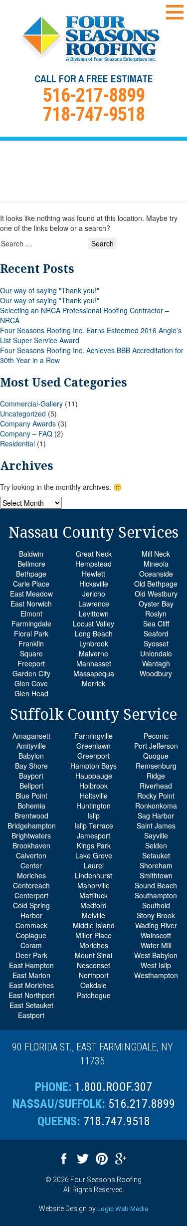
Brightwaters (31, 835)
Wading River (156, 925)
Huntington (93, 806)
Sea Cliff (156, 623)
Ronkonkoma (156, 806)
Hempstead (93, 564)
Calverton (31, 855)
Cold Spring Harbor (31, 910)
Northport (94, 975)
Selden (156, 845)
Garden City (31, 673)
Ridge (156, 776)
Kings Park (94, 845)
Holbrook (93, 786)
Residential (17, 443)
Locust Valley (93, 623)
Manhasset (93, 663)
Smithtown (156, 875)
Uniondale (156, 653)
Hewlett (93, 574)
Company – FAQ (26, 433)
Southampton (156, 895)
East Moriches (31, 985)
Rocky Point (156, 796)
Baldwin (31, 554)
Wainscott (156, 935)
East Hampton (31, 965)
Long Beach (94, 633)
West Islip (156, 965)
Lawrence (93, 604)
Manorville (93, 885)
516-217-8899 (94, 95)
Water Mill (156, 945)
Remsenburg (156, 766)
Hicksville (93, 584)
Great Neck (94, 554)
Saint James (156, 825)
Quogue (156, 756)
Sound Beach (156, 885)
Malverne (93, 653)
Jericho (93, 594)
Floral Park (31, 633)
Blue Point (31, 796)
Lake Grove (93, 855)
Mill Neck (156, 554)
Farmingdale (31, 623)
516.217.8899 (141, 1104)
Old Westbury (156, 594)
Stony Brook (156, 915)
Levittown (94, 613)
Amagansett (31, 736)
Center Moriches (31, 870)
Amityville (31, 746)
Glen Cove (31, 683)
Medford (93, 905)
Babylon (31, 756)
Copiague (31, 935)
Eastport (31, 1015)
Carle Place (31, 584)
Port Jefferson (156, 746)
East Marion (31, 975)
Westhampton (156, 975)
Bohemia (31, 806)
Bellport (31, 786)
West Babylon (156, 955)
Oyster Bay (156, 604)
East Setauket (31, 1005)
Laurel (94, 865)
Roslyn (156, 613)
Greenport (93, 756)
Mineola (156, 564)
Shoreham (156, 865)
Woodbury (156, 673)
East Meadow (31, 594)
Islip (93, 815)
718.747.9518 (116, 1121)
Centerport (31, 895)
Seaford (156, 633)
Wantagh (156, 663)
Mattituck (93, 895)
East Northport (31, 995)
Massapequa (93, 673)
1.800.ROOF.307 (113, 1087)
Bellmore (31, 564)
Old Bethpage (156, 584)
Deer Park (31, 955)
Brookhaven (31, 845)
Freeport (31, 663)
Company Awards (28, 423)
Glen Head (31, 693)
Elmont (31, 613)
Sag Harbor (156, 815)
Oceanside (156, 574)
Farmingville (93, 736)
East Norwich (31, 604)
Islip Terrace (93, 825)
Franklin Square (31, 648)
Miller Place (93, 935)
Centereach (31, 885)
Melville (93, 915)
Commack (31, 925)
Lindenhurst (93, 875)
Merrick (93, 683)
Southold (156, 905)
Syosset (156, 643)
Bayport (31, 776)
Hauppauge (93, 776)
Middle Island (94, 925)
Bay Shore (31, 766)
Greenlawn (93, 746)
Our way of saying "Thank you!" (49, 290)
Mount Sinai (93, 955)
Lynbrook (93, 643)
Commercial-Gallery (31, 404)
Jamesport (93, 835)
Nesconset (93, 965)
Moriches (93, 945)
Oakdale (93, 985)
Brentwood (31, 815)
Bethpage (31, 574)
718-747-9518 (94, 114)
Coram (31, 945)
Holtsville (94, 796)
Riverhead (156, 786)
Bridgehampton (31, 825)
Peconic (156, 736)
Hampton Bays (93, 766)
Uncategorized (23, 413)
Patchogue (94, 995)
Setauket (156, 855)
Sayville (156, 835)
